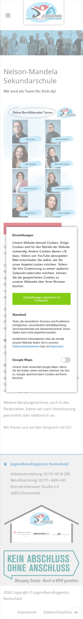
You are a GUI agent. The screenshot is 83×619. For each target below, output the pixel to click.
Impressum (56, 346)
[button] (41, 299)
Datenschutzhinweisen (26, 346)
